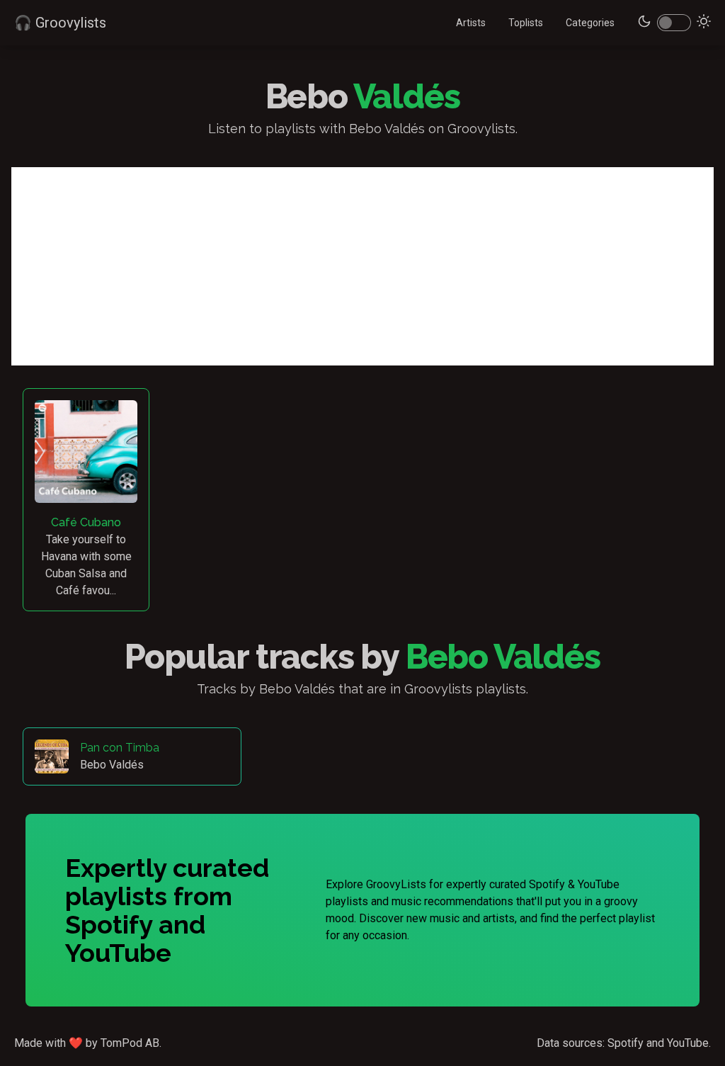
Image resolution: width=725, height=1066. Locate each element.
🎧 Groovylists (60, 22)
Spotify (625, 1043)
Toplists (525, 22)
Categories (590, 22)
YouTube (688, 1043)
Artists (471, 22)
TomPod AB (130, 1043)
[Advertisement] (362, 266)
